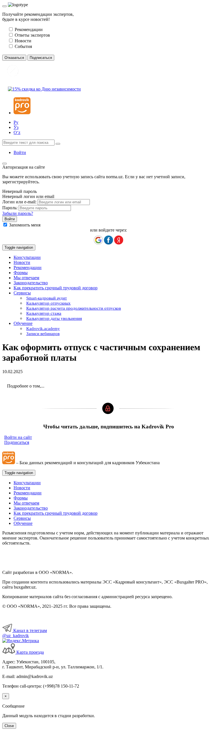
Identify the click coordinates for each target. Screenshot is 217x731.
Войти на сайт (18, 437)
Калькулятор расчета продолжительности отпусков (73, 308)
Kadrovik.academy (43, 328)
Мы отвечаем (26, 277)
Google (98, 240)
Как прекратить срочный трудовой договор (55, 287)
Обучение (23, 523)
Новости (22, 262)
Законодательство (31, 282)
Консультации (27, 257)
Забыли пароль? (17, 213)
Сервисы (22, 518)
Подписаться (16, 442)
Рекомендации (28, 267)
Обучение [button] (23, 323)
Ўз (16, 127)
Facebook (108, 240)
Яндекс (118, 240)
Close (9, 726)
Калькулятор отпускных (48, 303)
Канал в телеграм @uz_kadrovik (24, 633)
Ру (16, 122)
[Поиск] (58, 144)
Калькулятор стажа (43, 313)
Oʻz (17, 132)
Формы (21, 272)
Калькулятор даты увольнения (54, 318)
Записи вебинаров (43, 333)
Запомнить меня (24, 225)
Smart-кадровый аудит (46, 298)
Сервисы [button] (22, 292)
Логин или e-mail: (19, 201)
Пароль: (10, 207)
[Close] (4, 6)
